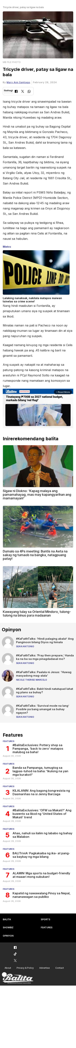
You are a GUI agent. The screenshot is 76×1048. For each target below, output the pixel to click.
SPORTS (45, 919)
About (8, 967)
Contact (59, 967)
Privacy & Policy (25, 967)
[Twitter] (22, 91)
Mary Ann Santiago (18, 82)
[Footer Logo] (17, 978)
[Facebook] (16, 91)
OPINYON (8, 935)
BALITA (7, 919)
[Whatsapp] (29, 91)
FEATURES (46, 927)
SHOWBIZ (8, 927)
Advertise (44, 967)
